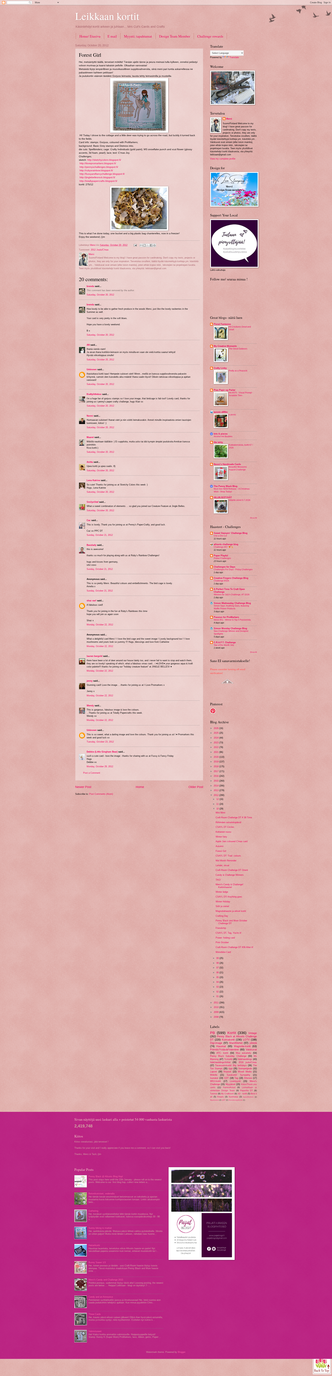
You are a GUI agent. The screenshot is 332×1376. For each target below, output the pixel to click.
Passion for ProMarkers (226, 617)
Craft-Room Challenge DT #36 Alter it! (234, 947)
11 (217, 804)
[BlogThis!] (144, 245)
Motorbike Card (223, 952)
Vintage (252, 1033)
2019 (216, 761)
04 (217, 982)
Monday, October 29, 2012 (100, 766)
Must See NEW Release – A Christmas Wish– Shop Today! (232, 490)
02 (217, 991)
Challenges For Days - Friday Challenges (233, 569)
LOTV (246, 1039)
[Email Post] (135, 245)
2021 (216, 752)
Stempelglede (245, 1068)
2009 (216, 1012)
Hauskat (221, 1046)
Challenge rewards (210, 36)
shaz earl (91, 600)
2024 (216, 737)
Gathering (93, 1211)
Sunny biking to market (100, 1228)
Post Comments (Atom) (101, 794)
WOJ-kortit (215, 1081)
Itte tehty (218, 442)
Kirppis (220, 1097)
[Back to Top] (322, 1365)
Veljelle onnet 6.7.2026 (239, 500)
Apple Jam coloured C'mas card (231, 841)
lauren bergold (94, 656)
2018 (216, 766)
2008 (216, 1017)
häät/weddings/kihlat (220, 1062)
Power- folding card (225, 937)
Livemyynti (235, 1081)
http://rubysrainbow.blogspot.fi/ (96, 170)
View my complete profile (222, 158)
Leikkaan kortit (107, 16)
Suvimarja (233, 1097)
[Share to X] (148, 245)
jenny (90, 681)
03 (217, 987)
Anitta (90, 462)
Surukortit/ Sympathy (238, 1075)
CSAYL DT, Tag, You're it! (228, 933)
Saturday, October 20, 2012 (100, 294)
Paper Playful (221, 555)
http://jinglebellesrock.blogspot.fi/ (97, 177)
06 (217, 972)
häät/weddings (245, 1059)
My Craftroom (227, 1094)
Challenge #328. (221, 581)
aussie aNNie (221, 412)
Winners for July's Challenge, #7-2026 (232, 594)
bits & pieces (221, 433)
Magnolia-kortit (242, 1046)
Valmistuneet (95, 1331)
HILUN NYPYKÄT (223, 497)
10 (217, 808)
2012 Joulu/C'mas (100, 249)
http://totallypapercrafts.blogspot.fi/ (98, 181)
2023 (216, 742)
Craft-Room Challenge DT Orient (232, 870)
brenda (90, 286)
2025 (216, 733)
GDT (226, 1078)
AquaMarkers (248, 1097)
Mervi (229, 118)
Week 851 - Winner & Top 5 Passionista (232, 620)
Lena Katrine (93, 480)
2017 (216, 771)
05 (217, 977)
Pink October (222, 942)
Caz (89, 520)
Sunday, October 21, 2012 (100, 535)
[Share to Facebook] (151, 245)
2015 (216, 781)
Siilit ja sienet (222, 906)
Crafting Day (222, 916)
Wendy (90, 705)
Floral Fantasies (222, 324)
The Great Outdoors (238, 349)
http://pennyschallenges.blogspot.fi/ (99, 167)
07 (217, 967)
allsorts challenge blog (226, 544)
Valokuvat (251, 1049)
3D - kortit (242, 1094)
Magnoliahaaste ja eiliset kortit (231, 911)
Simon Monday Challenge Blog (230, 628)
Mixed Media (245, 1071)
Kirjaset (227, 1071)
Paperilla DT (246, 1091)
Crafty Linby (220, 368)
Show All (253, 518)
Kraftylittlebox (94, 394)
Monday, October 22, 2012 (100, 624)
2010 (216, 1007)
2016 (216, 776)
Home (140, 787)
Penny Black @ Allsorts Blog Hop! (106, 1176)
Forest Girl (221, 851)
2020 (216, 757)
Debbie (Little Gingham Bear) (102, 751)
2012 (216, 795)
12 (217, 799)
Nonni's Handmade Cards (227, 464)
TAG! (218, 879)
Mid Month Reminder (226, 860)
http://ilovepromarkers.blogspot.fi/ (97, 163)
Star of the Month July (224, 645)
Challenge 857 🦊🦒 (223, 547)
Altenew (248, 1078)
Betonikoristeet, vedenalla (101, 1193)
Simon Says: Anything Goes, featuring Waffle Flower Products (231, 607)
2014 (216, 785)
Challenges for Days (224, 567)
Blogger (181, 1352)
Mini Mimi (220, 812)
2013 (216, 790)
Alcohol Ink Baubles (223, 436)
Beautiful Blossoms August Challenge (238, 468)
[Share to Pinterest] (154, 245)
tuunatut (214, 1078)
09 (217, 958)
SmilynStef (92, 502)
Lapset (213, 1071)
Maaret (90, 437)
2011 (216, 1002)
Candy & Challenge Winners (230, 875)
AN (88, 345)
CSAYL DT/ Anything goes (229, 896)
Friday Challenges (222, 558)
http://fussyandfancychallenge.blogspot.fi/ (102, 174)
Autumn (219, 846)
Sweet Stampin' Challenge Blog (230, 533)
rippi (230, 1068)
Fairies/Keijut (229, 1087)
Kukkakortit (228, 1039)
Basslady (91, 545)
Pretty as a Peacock (238, 371)
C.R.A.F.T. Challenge (225, 642)
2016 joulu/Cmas (248, 1062)
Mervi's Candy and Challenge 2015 (106, 1279)
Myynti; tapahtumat (138, 36)
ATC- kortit (222, 1053)
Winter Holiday (223, 901)
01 (217, 996)
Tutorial (213, 1094)
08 (217, 963)
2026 (216, 728)
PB (212, 1033)
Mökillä (213, 1075)
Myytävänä (214, 1100)
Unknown (92, 369)
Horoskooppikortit (235, 1100)
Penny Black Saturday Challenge (228, 1056)
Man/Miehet (236, 1042)
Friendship (221, 928)
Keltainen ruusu (223, 832)
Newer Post (83, 787)
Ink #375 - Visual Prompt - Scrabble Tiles (241, 394)
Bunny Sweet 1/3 (97, 1262)
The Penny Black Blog (225, 486)
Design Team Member (174, 36)
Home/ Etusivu (89, 36)
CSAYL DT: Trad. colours (228, 855)
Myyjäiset (230, 1084)
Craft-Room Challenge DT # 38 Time (234, 817)
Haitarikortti (94, 1245)
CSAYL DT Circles (225, 827)
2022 (216, 747)
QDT (223, 1100)
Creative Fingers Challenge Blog (231, 578)
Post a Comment (91, 773)
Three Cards (95, 1314)
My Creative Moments (225, 346)
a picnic (232, 414)
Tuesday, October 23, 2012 (100, 741)
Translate (234, 57)
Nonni (90, 415)
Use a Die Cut (220, 536)
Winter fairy (221, 836)
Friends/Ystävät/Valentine (224, 1049)
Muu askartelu (243, 1053)
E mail (112, 36)
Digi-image (216, 1042)
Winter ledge (222, 892)
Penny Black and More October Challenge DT (231, 921)
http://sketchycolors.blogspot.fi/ (104, 160)
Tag (236, 1078)
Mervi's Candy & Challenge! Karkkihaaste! (229, 885)
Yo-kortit (228, 1059)
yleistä (253, 1042)
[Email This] (141, 245)
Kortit (231, 1033)
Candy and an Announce (101, 1297)
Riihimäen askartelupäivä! (228, 822)
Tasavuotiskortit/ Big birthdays (231, 1065)
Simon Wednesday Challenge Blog (232, 603)
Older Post (195, 787)
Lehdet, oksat (222, 865)
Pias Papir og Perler (224, 390)
